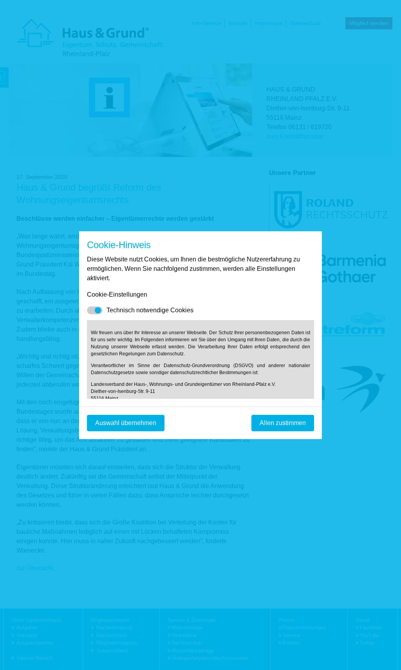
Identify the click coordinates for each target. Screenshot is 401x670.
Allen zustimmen (283, 423)
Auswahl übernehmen (125, 423)
